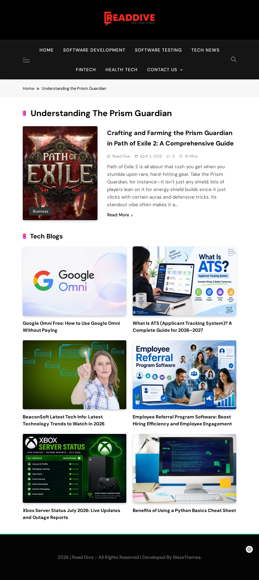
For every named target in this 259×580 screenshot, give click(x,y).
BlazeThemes (187, 557)
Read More (118, 215)
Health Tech (121, 69)
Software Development (94, 50)
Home (46, 50)
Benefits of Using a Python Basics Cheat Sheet (184, 511)
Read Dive (121, 156)
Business (40, 211)
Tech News (205, 50)
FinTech (86, 69)
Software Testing (158, 50)
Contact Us (162, 69)
